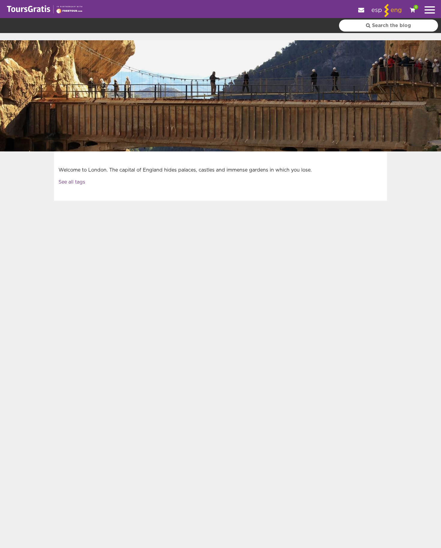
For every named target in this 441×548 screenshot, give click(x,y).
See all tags (71, 182)
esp (376, 10)
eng (396, 10)
